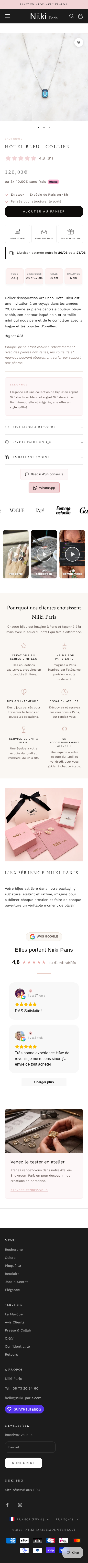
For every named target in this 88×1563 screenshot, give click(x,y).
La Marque (14, 1314)
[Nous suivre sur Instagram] (20, 1504)
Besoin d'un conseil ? (47, 474)
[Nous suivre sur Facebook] (7, 1504)
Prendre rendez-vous (29, 1190)
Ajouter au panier (44, 211)
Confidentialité (17, 1346)
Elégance (12, 1290)
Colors (10, 1258)
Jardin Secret (16, 1282)
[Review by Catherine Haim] (30, 1033)
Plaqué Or (13, 1266)
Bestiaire (12, 1274)
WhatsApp (47, 488)
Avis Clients (14, 1322)
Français (65, 1519)
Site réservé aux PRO (22, 1490)
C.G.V (9, 1338)
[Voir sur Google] (20, 993)
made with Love (61, 1529)
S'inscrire (23, 1463)
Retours (11, 1354)
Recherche (14, 1249)
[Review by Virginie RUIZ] (30, 991)
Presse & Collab (18, 1330)
